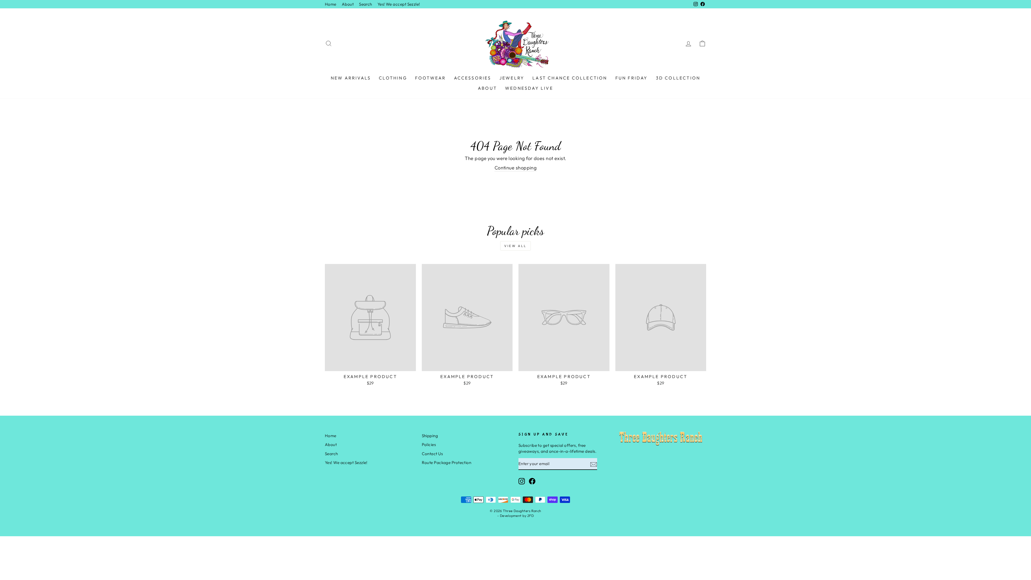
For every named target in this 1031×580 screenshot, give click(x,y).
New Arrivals (351, 78)
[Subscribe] (593, 464)
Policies (429, 444)
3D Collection (678, 78)
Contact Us (432, 453)
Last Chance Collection (569, 78)
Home (330, 4)
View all (515, 246)
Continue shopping (516, 168)
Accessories (472, 78)
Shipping (430, 435)
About (348, 4)
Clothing (393, 78)
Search (365, 4)
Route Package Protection (446, 462)
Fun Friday (631, 78)
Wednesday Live (529, 88)
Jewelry (511, 78)
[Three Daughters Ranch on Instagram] (521, 481)
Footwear (430, 78)
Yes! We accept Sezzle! (398, 4)
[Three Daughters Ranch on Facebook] (532, 481)
